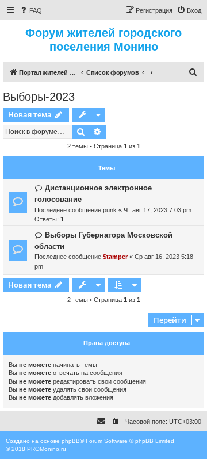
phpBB (71, 441)
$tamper (115, 256)
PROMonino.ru (46, 449)
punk (110, 209)
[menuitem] (30, 10)
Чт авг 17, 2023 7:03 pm (157, 209)
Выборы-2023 (39, 96)
